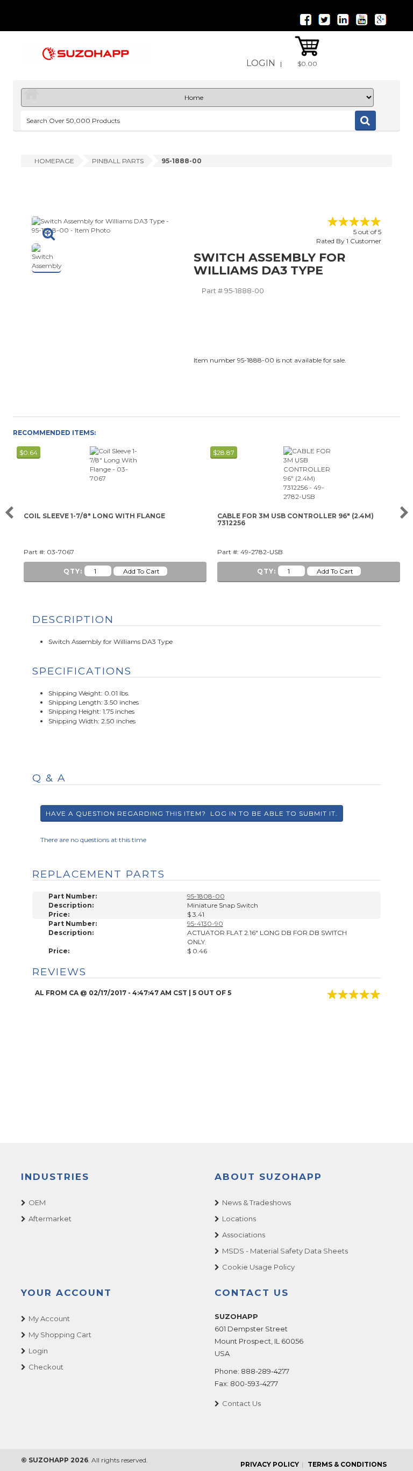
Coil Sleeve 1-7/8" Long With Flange (94, 516)
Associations (243, 1234)
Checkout (46, 1367)
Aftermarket (50, 1218)
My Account (49, 1318)
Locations (239, 1218)
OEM (37, 1202)
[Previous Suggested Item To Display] (9, 513)
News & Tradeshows (256, 1202)
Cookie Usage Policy (258, 1267)
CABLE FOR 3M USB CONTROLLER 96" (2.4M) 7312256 (295, 519)
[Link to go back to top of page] (391, 1449)
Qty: (72, 571)
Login (260, 63)
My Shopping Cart (60, 1334)
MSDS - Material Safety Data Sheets (285, 1251)
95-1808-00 (206, 896)
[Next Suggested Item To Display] (404, 513)
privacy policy (269, 1464)
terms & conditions (347, 1464)
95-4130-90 (205, 923)
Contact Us (241, 1403)
